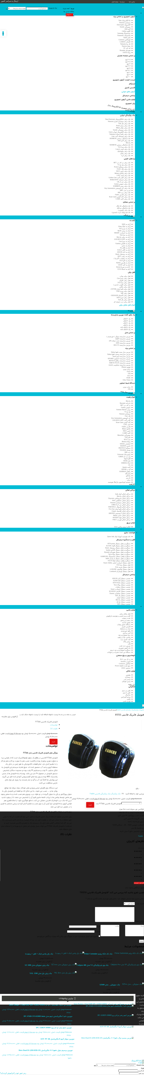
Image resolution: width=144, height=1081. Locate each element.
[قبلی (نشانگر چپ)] (4, 540)
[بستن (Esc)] (2, 2)
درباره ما (122, 2)
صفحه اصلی (115, 2)
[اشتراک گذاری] (7, 2)
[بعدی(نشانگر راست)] (140, 540)
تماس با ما (132, 2)
